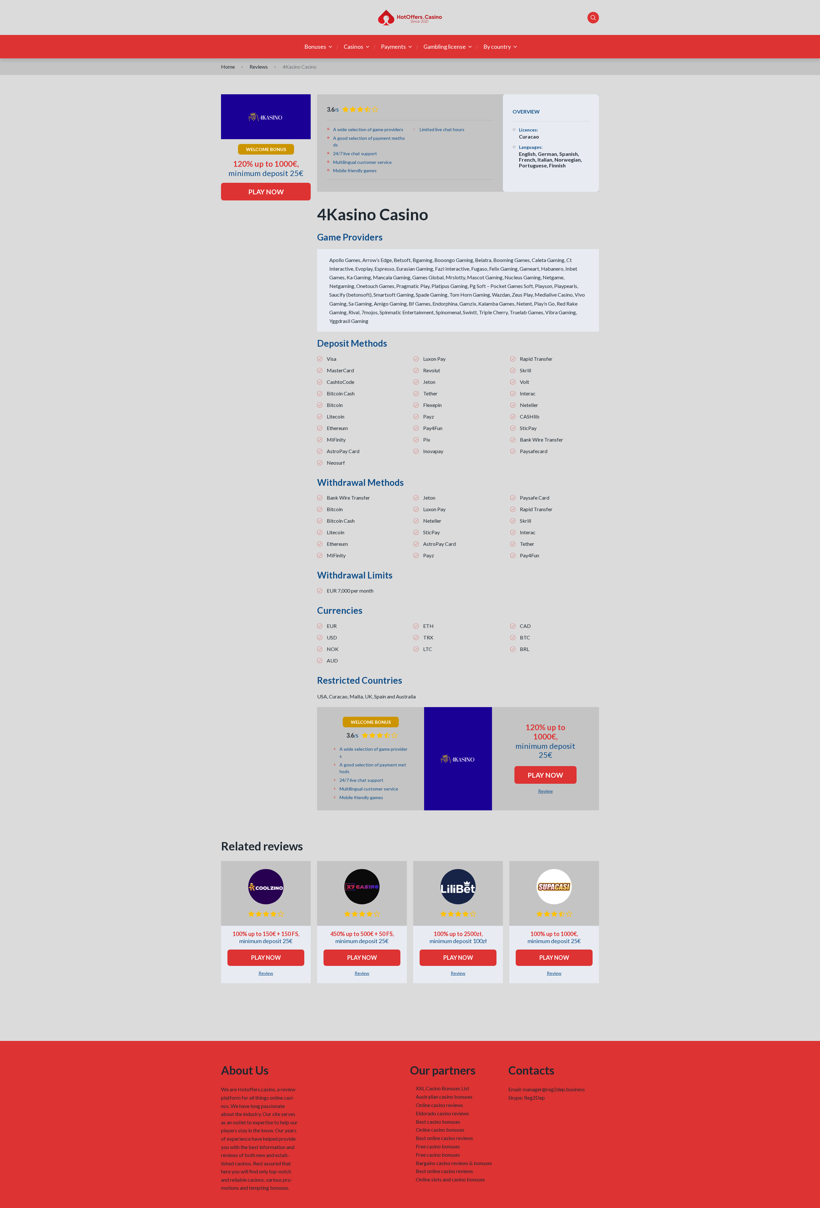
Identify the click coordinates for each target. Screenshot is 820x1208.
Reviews (259, 66)
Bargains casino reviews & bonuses (454, 1163)
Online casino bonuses (440, 1130)
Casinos (353, 46)
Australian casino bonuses (444, 1097)
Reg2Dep (534, 1097)
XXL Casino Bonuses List (442, 1088)
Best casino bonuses (438, 1122)
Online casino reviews (439, 1105)
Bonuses (315, 46)
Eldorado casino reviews (442, 1113)
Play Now (266, 192)
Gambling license (444, 46)
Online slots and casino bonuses (450, 1179)
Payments (393, 46)
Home (228, 66)
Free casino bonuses (438, 1146)
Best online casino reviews (444, 1138)
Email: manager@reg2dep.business (546, 1089)
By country (497, 46)
